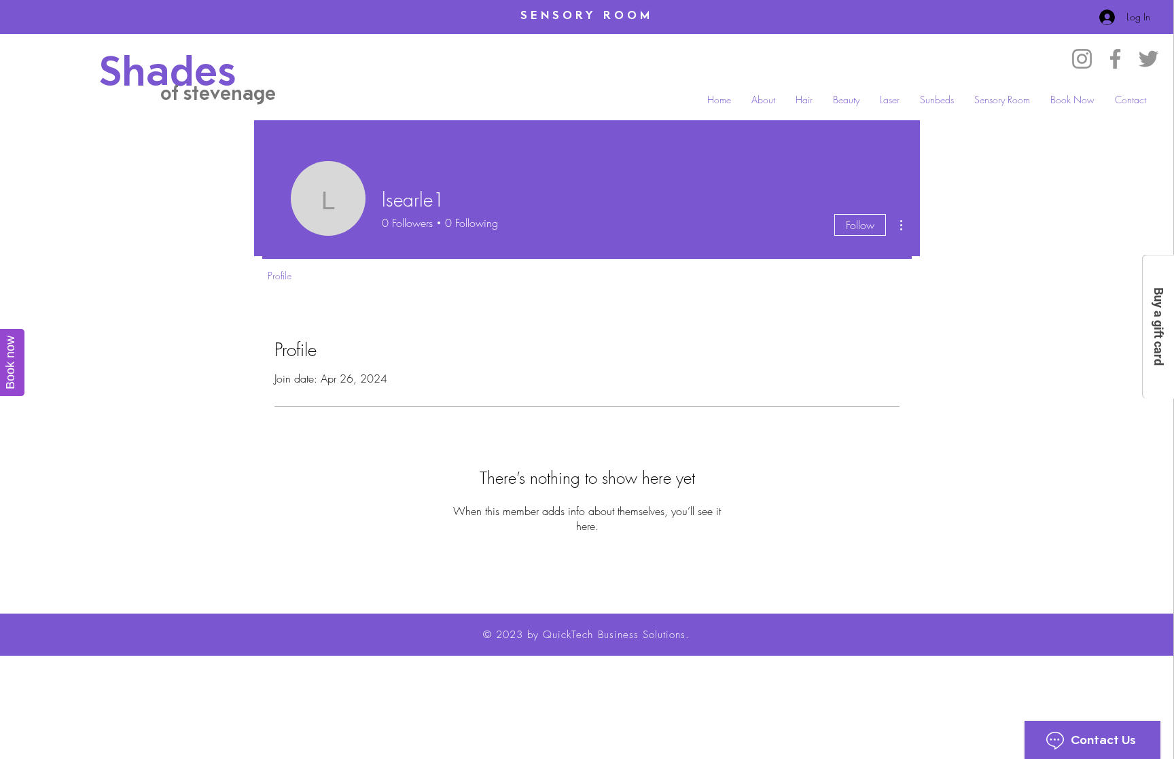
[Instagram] (1082, 59)
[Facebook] (1115, 59)
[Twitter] (1148, 59)
